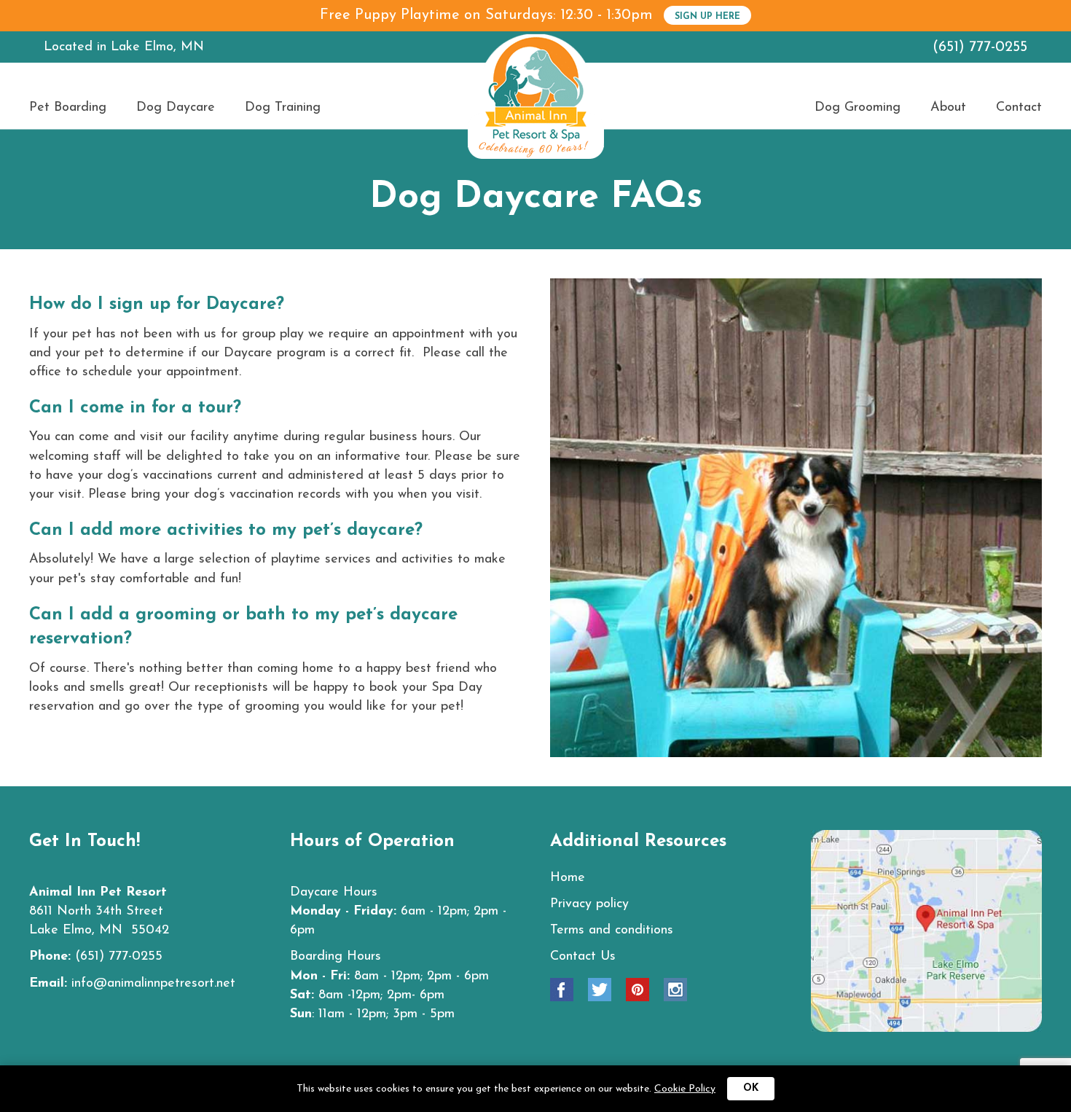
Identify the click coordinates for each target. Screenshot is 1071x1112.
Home (567, 878)
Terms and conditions (611, 930)
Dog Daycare (175, 107)
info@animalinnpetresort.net (153, 983)
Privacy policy (589, 904)
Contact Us (583, 956)
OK (750, 1088)
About (948, 107)
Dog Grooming (858, 107)
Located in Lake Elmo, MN (124, 47)
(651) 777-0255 (980, 47)
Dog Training (283, 107)
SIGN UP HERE (707, 16)
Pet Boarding (67, 107)
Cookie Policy (684, 1089)
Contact (1019, 107)
